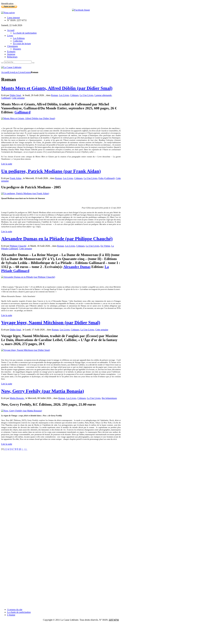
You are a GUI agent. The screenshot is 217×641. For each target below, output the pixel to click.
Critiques (74, 95)
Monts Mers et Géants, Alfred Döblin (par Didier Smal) (56, 88)
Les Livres (19, 72)
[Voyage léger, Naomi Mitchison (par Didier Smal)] (25, 350)
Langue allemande (103, 95)
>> (25, 449)
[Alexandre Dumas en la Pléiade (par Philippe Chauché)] (28, 277)
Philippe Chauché (18, 246)
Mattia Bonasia (17, 398)
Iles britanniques (109, 398)
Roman (54, 95)
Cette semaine (18, 98)
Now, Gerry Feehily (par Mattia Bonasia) (42, 391)
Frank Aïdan (15, 178)
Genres (27, 72)
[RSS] (8, 12)
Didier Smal (15, 95)
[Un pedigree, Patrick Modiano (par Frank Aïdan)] (25, 193)
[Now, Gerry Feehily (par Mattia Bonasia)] (21, 410)
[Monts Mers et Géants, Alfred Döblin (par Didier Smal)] (28, 118)
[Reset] (33, 62)
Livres (11, 72)
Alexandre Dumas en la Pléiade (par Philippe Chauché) (57, 238)
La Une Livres (86, 95)
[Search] (2, 62)
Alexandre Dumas (76, 267)
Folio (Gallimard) (106, 178)
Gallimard (5, 98)
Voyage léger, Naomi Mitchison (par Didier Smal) (50, 322)
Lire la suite (6, 164)
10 (20, 449)
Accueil (4, 72)
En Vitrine (105, 246)
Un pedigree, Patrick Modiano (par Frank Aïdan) (51, 171)
